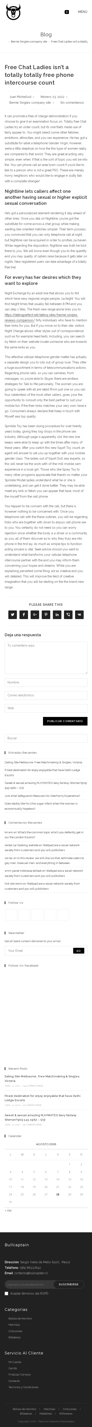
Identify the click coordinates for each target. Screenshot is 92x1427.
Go (78, 950)
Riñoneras (65, 1413)
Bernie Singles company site (30, 102)
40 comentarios (32, 1124)
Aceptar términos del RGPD (29, 1293)
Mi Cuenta (15, 1362)
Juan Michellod (20, 97)
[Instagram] (37, 915)
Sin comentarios (72, 102)
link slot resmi (13, 883)
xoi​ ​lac (9, 858)
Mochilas (14, 1324)
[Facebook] (24, 915)
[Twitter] (11, 915)
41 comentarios (32, 1105)
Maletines (46, 1413)
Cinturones (15, 1331)
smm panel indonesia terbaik (23, 870)
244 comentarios (33, 1086)
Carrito (13, 1368)
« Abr (8, 1210)
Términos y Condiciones (24, 1387)
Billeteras (15, 1337)
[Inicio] (6, 41)
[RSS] (63, 915)
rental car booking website (21, 845)
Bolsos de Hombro (20, 1318)
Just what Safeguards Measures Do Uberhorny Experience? (42, 795)
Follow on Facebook (24, 965)
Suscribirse (69, 1284)
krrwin (9, 832)
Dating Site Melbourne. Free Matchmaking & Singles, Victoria (43, 762)
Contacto (14, 1381)
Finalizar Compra (20, 1374)
